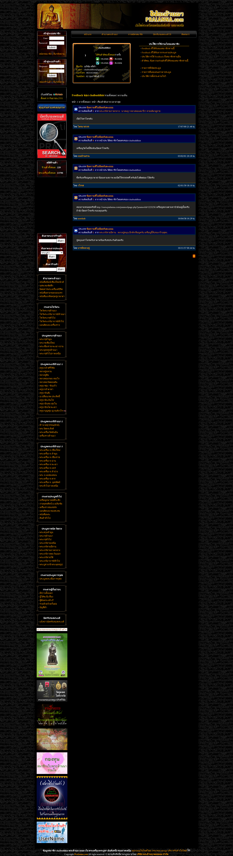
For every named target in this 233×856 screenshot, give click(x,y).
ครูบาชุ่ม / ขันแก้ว (48, 385)
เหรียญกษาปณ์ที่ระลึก (50, 500)
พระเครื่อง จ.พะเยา (49, 464)
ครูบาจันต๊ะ (45, 393)
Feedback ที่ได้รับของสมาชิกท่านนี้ (158, 48)
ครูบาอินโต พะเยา (48, 407)
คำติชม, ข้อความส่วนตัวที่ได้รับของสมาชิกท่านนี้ (165, 60)
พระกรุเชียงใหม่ (47, 343)
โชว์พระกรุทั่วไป (47, 317)
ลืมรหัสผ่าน (58, 54)
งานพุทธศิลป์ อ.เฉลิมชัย (51, 503)
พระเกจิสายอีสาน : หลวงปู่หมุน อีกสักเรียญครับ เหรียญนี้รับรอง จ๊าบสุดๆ (133, 232)
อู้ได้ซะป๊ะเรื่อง (46, 596)
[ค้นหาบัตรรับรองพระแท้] (51, 157)
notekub (81, 218)
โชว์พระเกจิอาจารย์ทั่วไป (52, 321)
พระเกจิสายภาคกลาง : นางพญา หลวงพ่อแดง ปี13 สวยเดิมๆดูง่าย (130, 111)
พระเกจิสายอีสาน (48, 546)
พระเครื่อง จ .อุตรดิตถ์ (50, 482)
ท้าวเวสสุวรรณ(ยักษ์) (49, 425)
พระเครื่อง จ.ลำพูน (48, 453)
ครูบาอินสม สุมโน (48, 403)
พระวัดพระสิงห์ (47, 428)
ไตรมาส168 (83, 126)
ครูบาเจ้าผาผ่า (46, 389)
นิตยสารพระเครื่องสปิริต (51, 289)
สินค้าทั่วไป (45, 518)
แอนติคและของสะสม (50, 511)
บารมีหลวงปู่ (84, 248)
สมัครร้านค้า (45, 82)
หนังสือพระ (45, 514)
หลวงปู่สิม (44, 375)
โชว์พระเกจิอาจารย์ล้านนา (52, 314)
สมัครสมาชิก (45, 54)
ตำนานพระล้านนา (110, 34)
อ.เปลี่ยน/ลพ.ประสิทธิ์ (50, 396)
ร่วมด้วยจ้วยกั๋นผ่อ (48, 604)
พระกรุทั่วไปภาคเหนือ (50, 353)
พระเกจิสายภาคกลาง (50, 550)
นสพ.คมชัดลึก (46, 285)
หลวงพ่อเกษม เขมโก (50, 378)
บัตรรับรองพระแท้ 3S (162, 34)
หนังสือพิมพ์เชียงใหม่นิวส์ (52, 282)
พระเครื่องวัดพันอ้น (49, 432)
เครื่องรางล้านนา (48, 435)
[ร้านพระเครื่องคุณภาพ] (52, 107)
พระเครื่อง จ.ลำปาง (49, 471)
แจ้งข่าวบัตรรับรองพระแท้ (52, 621)
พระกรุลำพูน (46, 339)
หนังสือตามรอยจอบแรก (51, 292)
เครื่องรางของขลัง (48, 507)
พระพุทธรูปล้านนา (48, 350)
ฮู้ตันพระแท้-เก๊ (46, 600)
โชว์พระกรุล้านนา (48, 310)
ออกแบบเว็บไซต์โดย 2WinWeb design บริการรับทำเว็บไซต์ (159, 850)
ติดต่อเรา (185, 34)
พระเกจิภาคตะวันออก (50, 553)
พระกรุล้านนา (46, 536)
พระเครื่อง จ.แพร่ (48, 468)
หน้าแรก (87, 34)
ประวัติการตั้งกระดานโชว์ (154, 76)
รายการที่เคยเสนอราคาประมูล (156, 72)
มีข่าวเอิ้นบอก (46, 593)
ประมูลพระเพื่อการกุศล (51, 578)
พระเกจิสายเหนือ (48, 543)
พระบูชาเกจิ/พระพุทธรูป (51, 564)
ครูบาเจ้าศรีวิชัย (47, 368)
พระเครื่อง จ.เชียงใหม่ (50, 450)
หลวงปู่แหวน (46, 371)
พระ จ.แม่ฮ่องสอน (48, 475)
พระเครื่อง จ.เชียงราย (50, 457)
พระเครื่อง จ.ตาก (48, 478)
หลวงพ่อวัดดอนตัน (48, 382)
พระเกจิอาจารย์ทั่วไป (50, 561)
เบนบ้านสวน (84, 156)
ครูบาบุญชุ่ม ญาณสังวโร (51, 410)
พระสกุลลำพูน (46, 532)
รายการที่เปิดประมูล (151, 68)
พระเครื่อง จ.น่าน (48, 460)
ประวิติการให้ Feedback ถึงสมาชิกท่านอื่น (161, 56)
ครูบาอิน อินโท (47, 400)
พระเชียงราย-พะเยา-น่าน (51, 346)
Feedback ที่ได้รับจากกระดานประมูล (159, 52)
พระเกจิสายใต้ (46, 557)
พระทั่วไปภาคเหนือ (49, 486)
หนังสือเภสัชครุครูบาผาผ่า (52, 296)
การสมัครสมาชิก (135, 34)
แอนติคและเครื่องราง (50, 325)
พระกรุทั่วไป (45, 539)
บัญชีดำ (43, 607)
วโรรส (81, 185)
